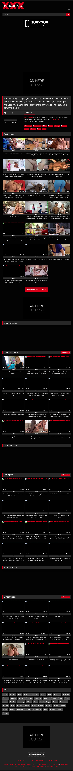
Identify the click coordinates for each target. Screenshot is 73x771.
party (27, 129)
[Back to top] (67, 765)
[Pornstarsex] (36, 6)
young (6, 713)
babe (27, 694)
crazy (51, 125)
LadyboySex (13, 764)
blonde (30, 698)
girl (43, 702)
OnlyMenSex (21, 764)
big (50, 694)
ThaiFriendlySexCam (52, 766)
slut (6, 709)
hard (56, 702)
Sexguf (44, 764)
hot (13, 705)
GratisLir (28, 764)
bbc (44, 694)
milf (35, 705)
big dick (67, 694)
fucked (13, 702)
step (12, 709)
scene (49, 705)
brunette (38, 698)
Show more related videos (36, 289)
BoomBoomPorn (64, 764)
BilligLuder (18, 766)
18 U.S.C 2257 (21, 760)
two (39, 129)
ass (20, 694)
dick (68, 698)
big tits (14, 698)
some (33, 129)
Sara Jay (28, 125)
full (36, 702)
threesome (38, 709)
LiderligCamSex (36, 764)
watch (60, 709)
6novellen (49, 764)
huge (20, 705)
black (21, 698)
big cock (58, 694)
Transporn (56, 764)
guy (49, 702)
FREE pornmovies (58, 119)
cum (61, 698)
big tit (6, 698)
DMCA (31, 760)
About (30, 112)
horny (6, 705)
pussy (41, 705)
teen (29, 709)
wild (45, 129)
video (53, 709)
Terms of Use (53, 760)
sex (57, 705)
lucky (57, 125)
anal (6, 694)
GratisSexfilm (41, 766)
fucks (29, 702)
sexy (63, 705)
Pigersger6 (33, 766)
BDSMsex (6, 764)
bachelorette (38, 125)
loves (27, 705)
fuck (6, 702)
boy (45, 125)
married (64, 125)
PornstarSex (25, 766)
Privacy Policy (40, 760)
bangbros (35, 694)
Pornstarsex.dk (28, 117)
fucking (22, 702)
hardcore (64, 702)
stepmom (20, 709)
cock (54, 698)
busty (46, 698)
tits (46, 709)
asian (13, 694)
